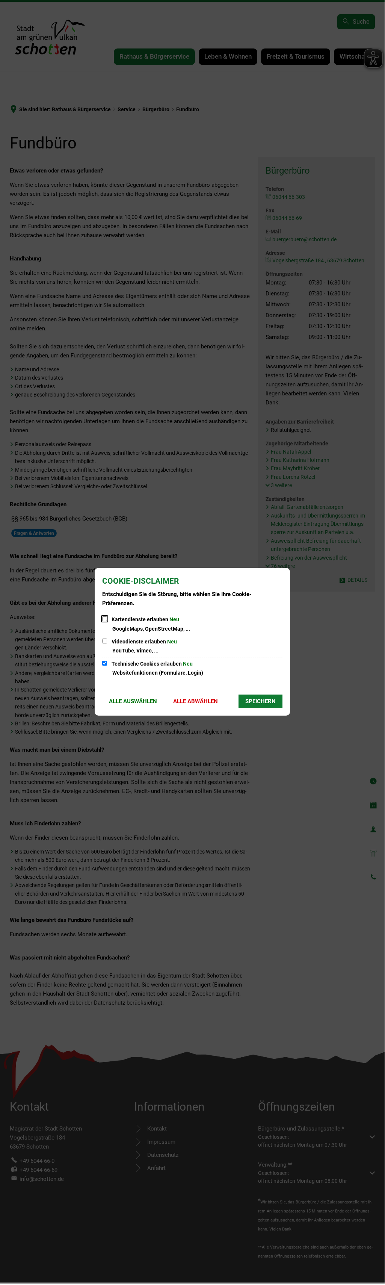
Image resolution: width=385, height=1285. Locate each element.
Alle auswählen (133, 701)
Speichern (260, 701)
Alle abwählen (195, 701)
